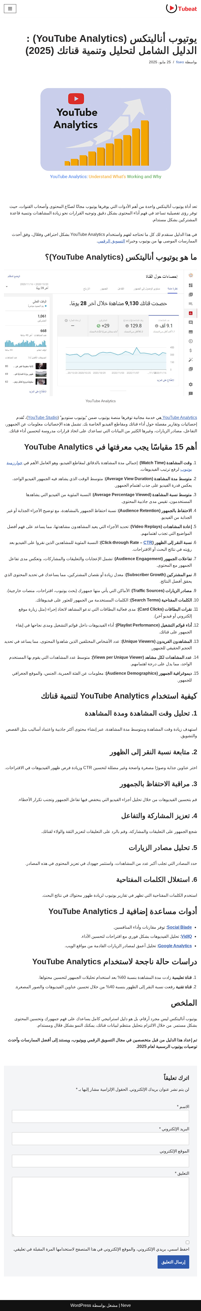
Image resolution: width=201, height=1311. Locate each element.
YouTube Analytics (179, 417)
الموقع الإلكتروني (174, 1151)
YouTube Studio (43, 417)
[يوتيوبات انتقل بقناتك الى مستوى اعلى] (181, 8)
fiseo (180, 62)
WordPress (80, 1305)
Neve (126, 1305)
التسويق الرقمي (111, 241)
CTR (147, 542)
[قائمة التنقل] (10, 8)
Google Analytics (175, 946)
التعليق (182, 1173)
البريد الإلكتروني (174, 1129)
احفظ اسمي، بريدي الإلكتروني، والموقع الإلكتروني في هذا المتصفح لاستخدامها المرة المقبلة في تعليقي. (101, 1249)
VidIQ (186, 936)
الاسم (183, 1106)
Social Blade (179, 927)
